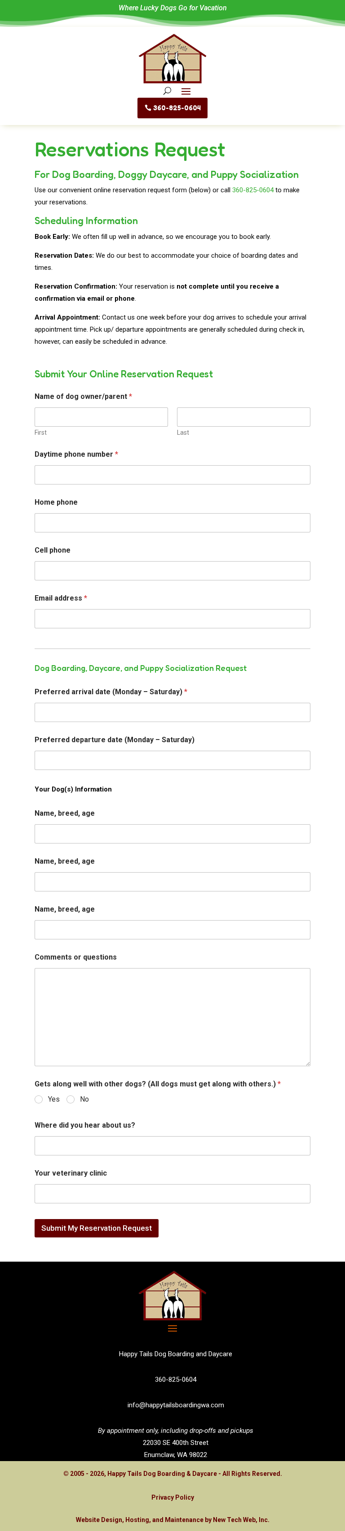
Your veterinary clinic (71, 1173)
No (84, 1099)
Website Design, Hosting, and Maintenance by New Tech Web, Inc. (173, 1519)
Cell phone (53, 550)
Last (183, 432)
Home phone (56, 502)
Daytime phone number (76, 454)
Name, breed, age (65, 813)
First (41, 432)
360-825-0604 (177, 108)
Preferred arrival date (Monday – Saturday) (111, 692)
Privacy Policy (172, 1497)
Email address (61, 598)
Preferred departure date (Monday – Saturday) (115, 739)
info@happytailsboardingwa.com (176, 1405)
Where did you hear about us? (85, 1125)
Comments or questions (76, 957)
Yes (54, 1099)
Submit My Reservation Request (96, 1228)
